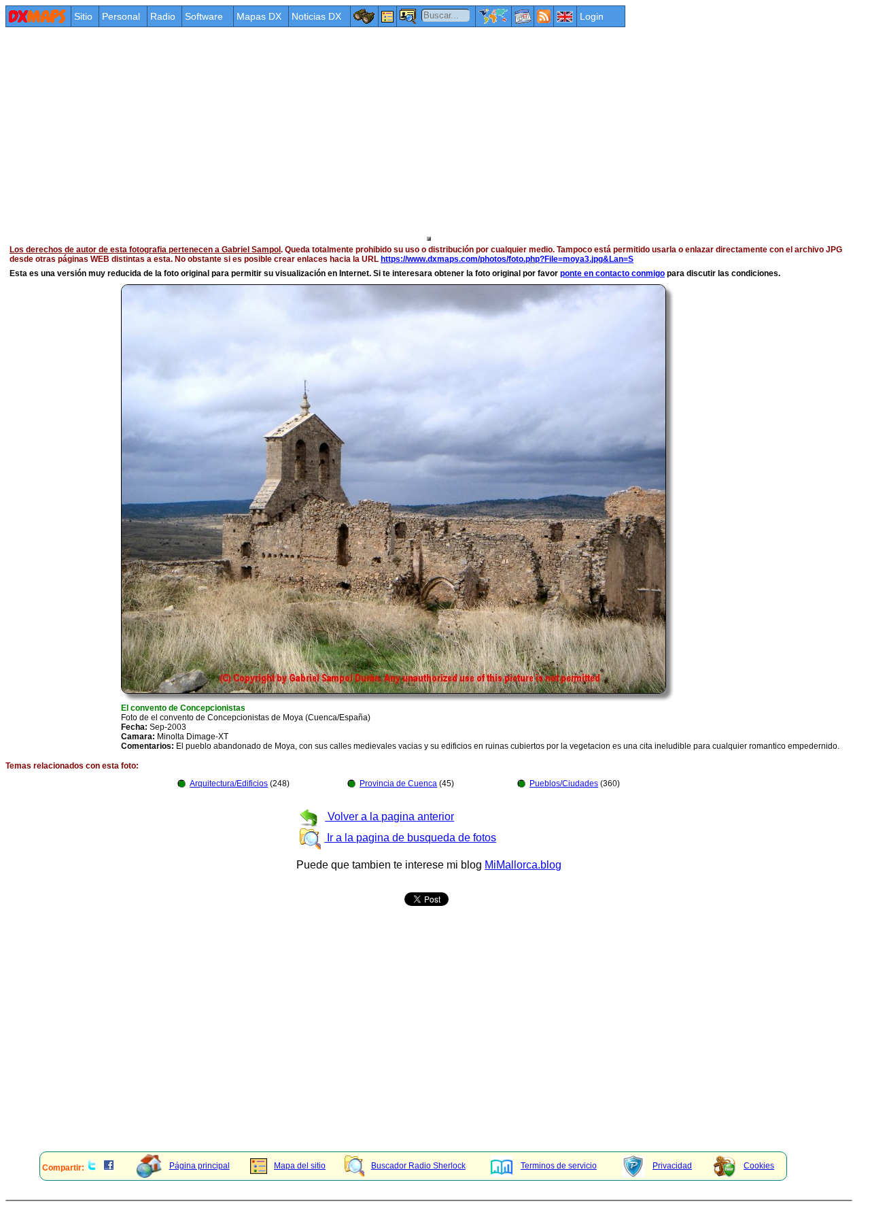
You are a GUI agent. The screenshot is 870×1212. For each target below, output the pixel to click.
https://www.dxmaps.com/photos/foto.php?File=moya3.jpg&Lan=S (507, 259)
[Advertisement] (413, 130)
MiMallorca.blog (523, 865)
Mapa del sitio (300, 1166)
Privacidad (672, 1166)
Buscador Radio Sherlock (418, 1166)
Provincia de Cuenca (398, 783)
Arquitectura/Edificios (229, 783)
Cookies (759, 1166)
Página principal (199, 1166)
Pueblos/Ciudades (563, 783)
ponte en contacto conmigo (612, 273)
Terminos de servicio (559, 1166)
